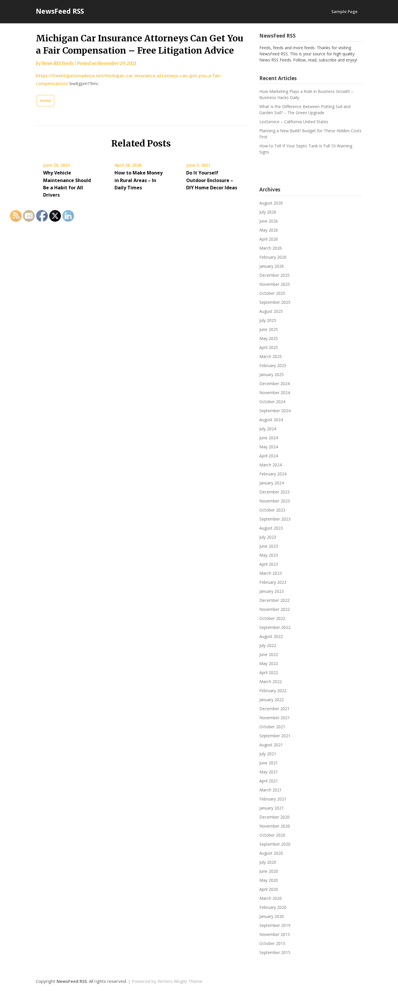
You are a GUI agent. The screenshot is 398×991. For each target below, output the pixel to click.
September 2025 (274, 302)
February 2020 (272, 907)
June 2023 (268, 546)
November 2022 (274, 609)
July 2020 (267, 862)
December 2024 (274, 383)
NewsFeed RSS (60, 11)
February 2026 (272, 257)
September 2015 (274, 952)
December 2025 (274, 275)
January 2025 (271, 374)
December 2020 (274, 817)
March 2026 (270, 248)
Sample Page (344, 11)
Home (45, 100)
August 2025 (271, 311)
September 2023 (274, 519)
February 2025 (272, 365)
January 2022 (271, 699)
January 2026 (271, 266)
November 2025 (274, 284)
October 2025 (272, 293)
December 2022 (274, 600)
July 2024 (267, 428)
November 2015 (274, 934)
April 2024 (268, 456)
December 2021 (274, 708)
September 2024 (274, 410)
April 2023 (268, 564)
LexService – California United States (293, 121)
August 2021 (271, 744)
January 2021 (271, 808)
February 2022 (272, 690)
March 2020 (270, 898)
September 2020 (274, 844)
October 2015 (272, 943)
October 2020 (272, 835)
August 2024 (271, 419)
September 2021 (274, 735)
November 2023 (274, 501)
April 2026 (268, 239)
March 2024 (270, 465)
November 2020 (274, 826)
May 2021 (268, 772)
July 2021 (267, 754)
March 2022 (270, 681)
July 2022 (267, 645)
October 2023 (272, 510)
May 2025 (268, 338)
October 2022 (272, 618)
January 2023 (271, 591)
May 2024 (268, 446)
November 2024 (274, 392)
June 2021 (268, 763)
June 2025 (268, 329)
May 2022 (268, 663)
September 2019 (274, 925)
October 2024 (272, 401)
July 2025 (267, 320)
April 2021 (268, 781)
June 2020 (268, 871)
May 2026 (268, 230)
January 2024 (271, 483)
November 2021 (274, 717)
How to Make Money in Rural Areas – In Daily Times (139, 180)
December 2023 (274, 492)
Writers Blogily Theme (180, 981)
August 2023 (271, 528)
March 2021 (270, 790)
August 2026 (271, 203)
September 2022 (274, 627)
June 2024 (268, 437)
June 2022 (268, 654)
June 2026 (268, 221)
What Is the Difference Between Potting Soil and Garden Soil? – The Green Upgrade (305, 109)
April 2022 (268, 672)
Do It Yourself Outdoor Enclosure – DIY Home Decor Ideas (211, 180)
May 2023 (268, 555)
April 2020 (268, 889)
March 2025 (270, 356)
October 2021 (272, 726)
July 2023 (267, 537)
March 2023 (270, 573)
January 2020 (271, 916)
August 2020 (271, 853)
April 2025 (268, 347)
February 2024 (272, 474)
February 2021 (272, 799)
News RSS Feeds (57, 63)
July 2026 (267, 212)
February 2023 (272, 582)
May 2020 (268, 880)
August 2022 (271, 636)
